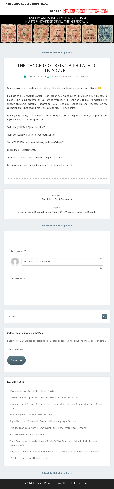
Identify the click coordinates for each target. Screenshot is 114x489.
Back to (55, 11)
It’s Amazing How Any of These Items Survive (32, 391)
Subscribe (16, 360)
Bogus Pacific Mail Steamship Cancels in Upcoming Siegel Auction (43, 421)
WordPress (64, 482)
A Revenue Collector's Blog (27, 3)
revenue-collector (61, 76)
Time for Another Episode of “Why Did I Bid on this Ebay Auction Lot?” (45, 397)
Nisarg (85, 482)
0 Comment (83, 76)
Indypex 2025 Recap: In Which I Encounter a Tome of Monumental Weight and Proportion (55, 451)
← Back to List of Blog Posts (57, 52)
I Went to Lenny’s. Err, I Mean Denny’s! (29, 458)
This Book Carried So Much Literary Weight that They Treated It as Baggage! (48, 427)
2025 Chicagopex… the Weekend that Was (31, 414)
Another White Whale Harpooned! (27, 434)
